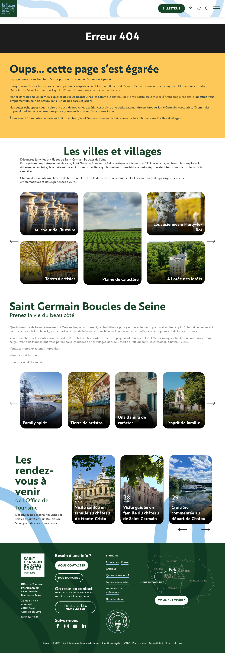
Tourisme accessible (117, 582)
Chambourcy (82, 90)
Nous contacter (71, 565)
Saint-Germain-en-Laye (42, 90)
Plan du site (139, 643)
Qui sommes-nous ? (117, 575)
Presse (124, 562)
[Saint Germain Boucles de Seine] (8, 8)
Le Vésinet (66, 90)
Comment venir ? (171, 600)
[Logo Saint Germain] (32, 565)
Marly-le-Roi (18, 90)
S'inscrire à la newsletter (75, 607)
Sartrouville (113, 90)
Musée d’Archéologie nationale (173, 97)
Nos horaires (69, 578)
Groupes (111, 568)
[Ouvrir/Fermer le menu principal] (219, 8)
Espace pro (112, 562)
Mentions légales (111, 643)
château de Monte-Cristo (128, 97)
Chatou (202, 86)
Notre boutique (115, 599)
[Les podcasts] (117, 621)
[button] (207, 8)
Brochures (112, 555)
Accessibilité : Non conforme (165, 643)
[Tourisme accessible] (190, 8)
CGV (127, 643)
